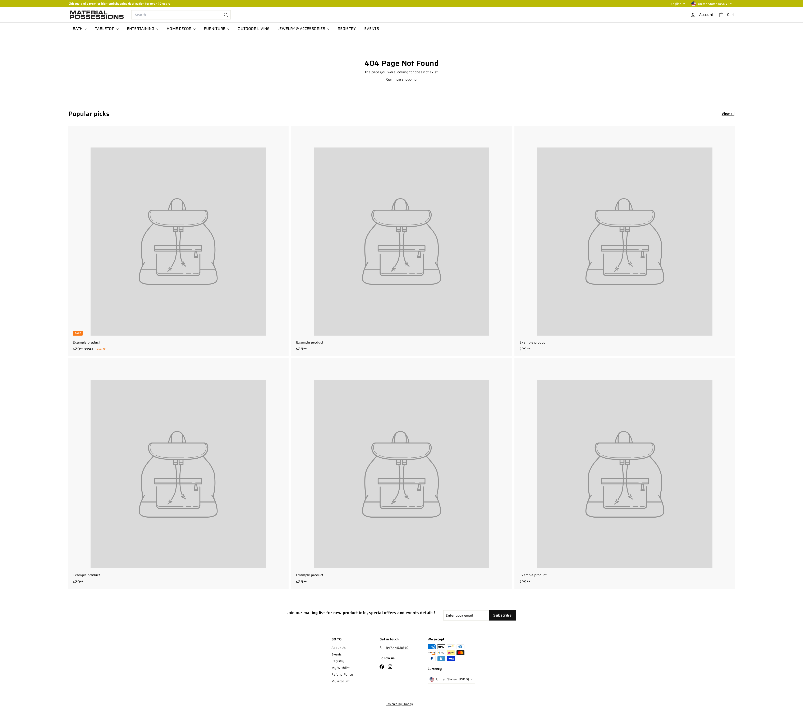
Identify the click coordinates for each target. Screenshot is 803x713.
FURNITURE (215, 29)
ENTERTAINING (141, 29)
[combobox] (181, 14)
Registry (337, 661)
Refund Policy (342, 674)
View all (728, 113)
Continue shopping (401, 79)
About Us (338, 647)
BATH (78, 29)
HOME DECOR (179, 29)
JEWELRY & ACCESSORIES (302, 29)
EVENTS (371, 29)
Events (336, 654)
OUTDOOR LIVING (254, 29)
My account (340, 681)
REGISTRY (347, 29)
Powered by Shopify (399, 704)
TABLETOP (105, 29)
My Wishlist (340, 667)
